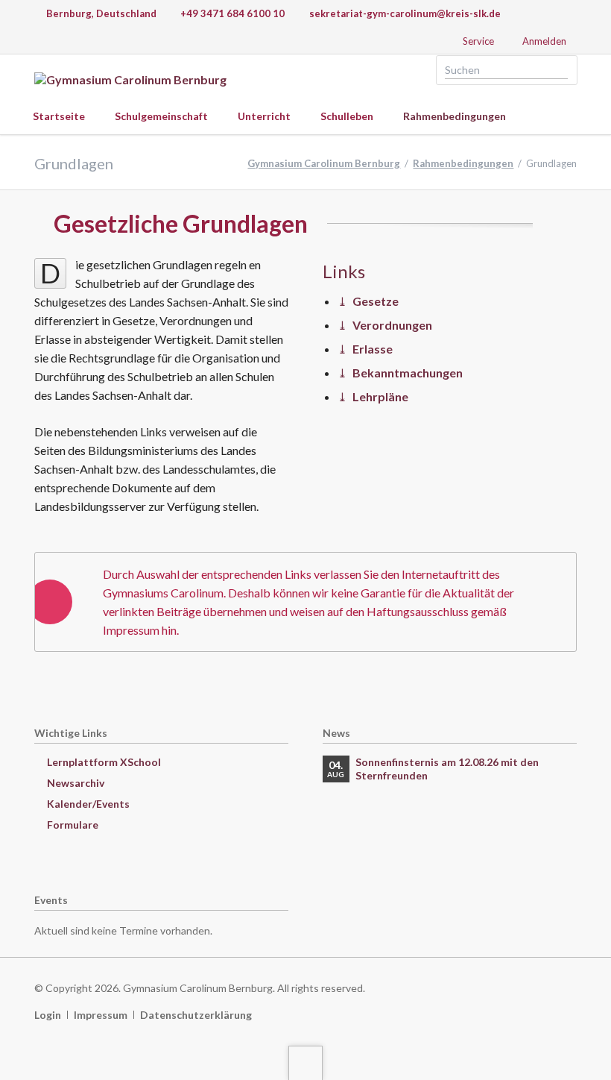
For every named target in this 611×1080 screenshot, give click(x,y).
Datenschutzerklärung (196, 1014)
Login (47, 1014)
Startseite (59, 116)
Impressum (100, 1014)
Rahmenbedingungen (454, 116)
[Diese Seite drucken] (555, 226)
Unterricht (264, 116)
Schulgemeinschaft (161, 116)
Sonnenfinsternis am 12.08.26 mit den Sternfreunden (447, 769)
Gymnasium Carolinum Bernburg (323, 163)
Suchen (561, 70)
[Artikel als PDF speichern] (571, 226)
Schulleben (346, 116)
